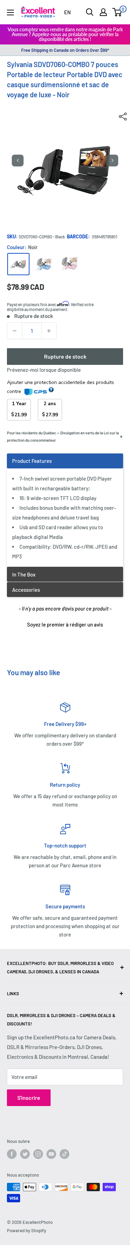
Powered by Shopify (26, 1230)
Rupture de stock (65, 356)
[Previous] (18, 160)
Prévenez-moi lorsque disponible (44, 370)
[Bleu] (44, 264)
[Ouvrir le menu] (10, 12)
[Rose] (70, 264)
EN (67, 12)
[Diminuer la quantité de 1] (14, 331)
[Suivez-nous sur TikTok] (64, 1154)
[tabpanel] (65, 509)
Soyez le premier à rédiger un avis (65, 624)
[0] (117, 12)
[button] (65, 623)
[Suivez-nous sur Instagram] (38, 1154)
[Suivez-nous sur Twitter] (25, 1154)
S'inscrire (28, 1097)
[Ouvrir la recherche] (90, 12)
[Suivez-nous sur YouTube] (51, 1154)
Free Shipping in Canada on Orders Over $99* (65, 50)
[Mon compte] (103, 12)
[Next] (112, 160)
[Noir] (18, 264)
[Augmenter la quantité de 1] (49, 331)
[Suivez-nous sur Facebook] (12, 1154)
